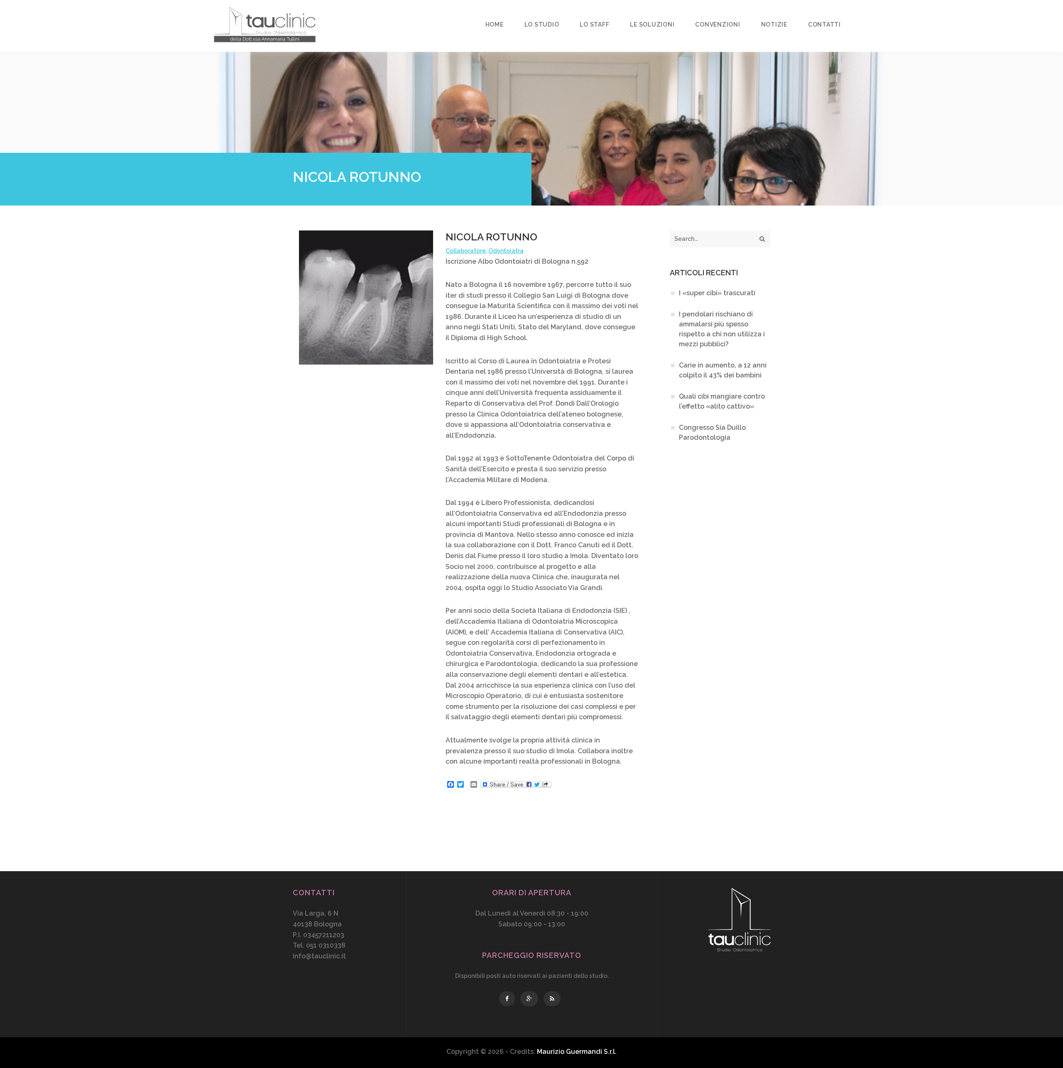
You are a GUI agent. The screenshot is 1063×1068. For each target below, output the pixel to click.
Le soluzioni (652, 24)
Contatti (824, 24)
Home (494, 24)
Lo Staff (594, 24)
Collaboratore (466, 250)
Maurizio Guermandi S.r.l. (577, 1052)
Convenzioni (717, 24)
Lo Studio (541, 24)
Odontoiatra (506, 250)
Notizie (774, 24)
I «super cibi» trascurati (717, 293)
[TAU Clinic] (265, 25)
